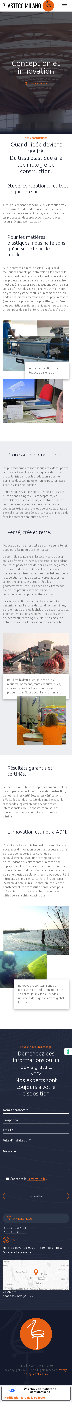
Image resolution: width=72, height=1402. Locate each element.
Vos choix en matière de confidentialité (40, 1390)
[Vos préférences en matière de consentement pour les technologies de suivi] (68, 1051)
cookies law (40, 1374)
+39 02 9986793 (15, 1227)
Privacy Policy (37, 1179)
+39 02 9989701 (15, 1232)
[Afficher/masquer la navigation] (64, 5)
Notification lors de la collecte (24, 1397)
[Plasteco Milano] (28, 6)
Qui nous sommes (36, 83)
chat (12, 1239)
